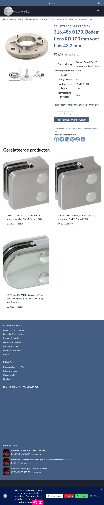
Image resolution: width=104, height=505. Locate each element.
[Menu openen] (98, 11)
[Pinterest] (83, 139)
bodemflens (87, 128)
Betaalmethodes (10, 346)
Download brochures (12, 350)
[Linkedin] (67, 139)
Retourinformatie (11, 338)
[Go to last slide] (10, 75)
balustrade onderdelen (72, 26)
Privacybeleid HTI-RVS (13, 367)
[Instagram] (77, 139)
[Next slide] (42, 75)
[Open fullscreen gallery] (47, 66)
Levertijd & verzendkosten (15, 334)
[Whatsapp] (72, 139)
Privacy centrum (10, 371)
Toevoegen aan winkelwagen (71, 119)
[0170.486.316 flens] (26, 45)
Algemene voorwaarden (13, 330)
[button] (14, 75)
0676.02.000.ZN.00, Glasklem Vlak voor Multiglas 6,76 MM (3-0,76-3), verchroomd (25, 298)
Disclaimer (8, 379)
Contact (6, 354)
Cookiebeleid (9, 375)
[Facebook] (56, 139)
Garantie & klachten (12, 342)
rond (55, 131)
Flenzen (96, 128)
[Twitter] (61, 139)
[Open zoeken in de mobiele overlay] (99, 3)
